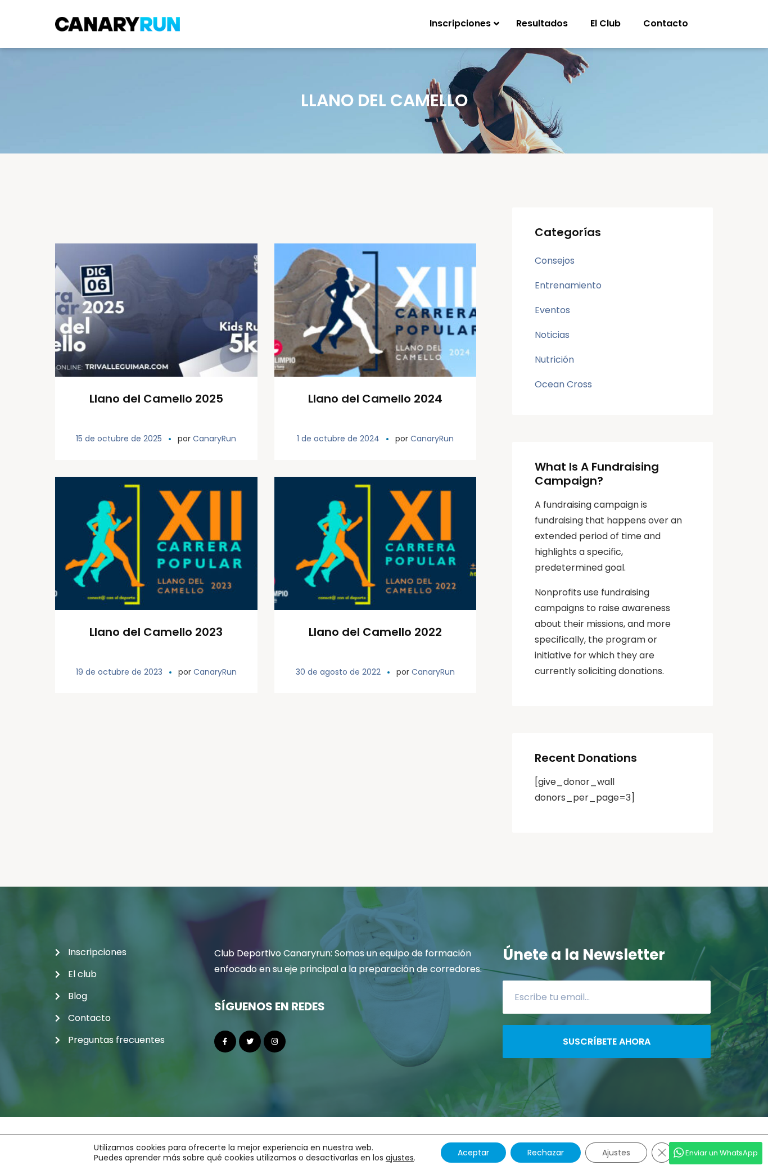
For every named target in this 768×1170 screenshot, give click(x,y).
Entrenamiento (568, 285)
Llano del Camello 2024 (375, 398)
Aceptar (473, 1152)
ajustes (400, 1158)
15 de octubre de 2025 (119, 438)
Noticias (552, 334)
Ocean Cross (563, 384)
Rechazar (545, 1152)
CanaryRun (214, 438)
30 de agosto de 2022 (338, 671)
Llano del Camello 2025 (156, 398)
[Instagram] (275, 1041)
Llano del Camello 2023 (156, 632)
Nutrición (554, 359)
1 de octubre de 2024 (338, 438)
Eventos (552, 310)
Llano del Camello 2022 (375, 632)
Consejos (555, 260)
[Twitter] (250, 1041)
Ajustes (616, 1152)
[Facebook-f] (225, 1041)
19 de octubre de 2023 (119, 671)
